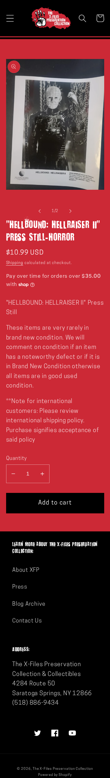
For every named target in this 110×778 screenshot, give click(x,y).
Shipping (14, 263)
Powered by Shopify (55, 775)
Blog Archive (28, 604)
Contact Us (27, 621)
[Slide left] (39, 211)
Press (20, 587)
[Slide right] (70, 211)
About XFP (25, 570)
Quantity (16, 458)
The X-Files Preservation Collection (63, 769)
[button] (10, 18)
